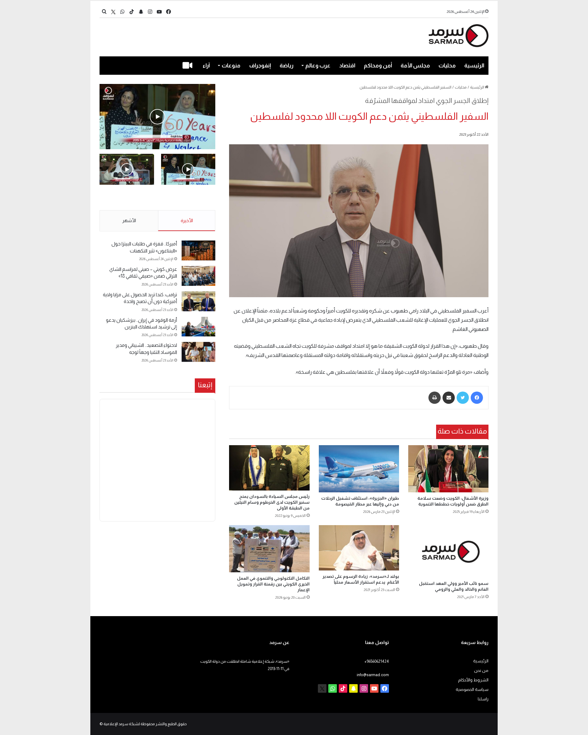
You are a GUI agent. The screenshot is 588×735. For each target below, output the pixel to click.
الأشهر (129, 220)
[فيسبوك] (477, 398)
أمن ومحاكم (378, 66)
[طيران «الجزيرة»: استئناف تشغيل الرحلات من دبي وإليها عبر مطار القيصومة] (359, 468)
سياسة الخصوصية (472, 689)
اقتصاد (347, 66)
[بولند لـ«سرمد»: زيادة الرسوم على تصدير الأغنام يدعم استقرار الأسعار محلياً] (359, 547)
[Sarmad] (458, 35)
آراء (206, 66)
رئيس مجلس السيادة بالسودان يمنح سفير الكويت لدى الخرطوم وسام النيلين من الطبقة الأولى (272, 502)
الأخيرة (187, 220)
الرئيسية (474, 66)
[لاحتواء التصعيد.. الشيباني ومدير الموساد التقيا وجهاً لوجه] (198, 352)
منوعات (231, 66)
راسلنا (483, 699)
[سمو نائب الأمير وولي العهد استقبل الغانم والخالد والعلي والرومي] (448, 551)
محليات (447, 66)
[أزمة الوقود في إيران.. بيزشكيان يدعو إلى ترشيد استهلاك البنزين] (198, 327)
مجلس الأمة (415, 66)
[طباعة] (434, 398)
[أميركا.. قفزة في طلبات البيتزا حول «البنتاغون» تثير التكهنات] (198, 250)
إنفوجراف (260, 66)
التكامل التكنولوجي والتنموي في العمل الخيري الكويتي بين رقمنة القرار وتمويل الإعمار (273, 584)
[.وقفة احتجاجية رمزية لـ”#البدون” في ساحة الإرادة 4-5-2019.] (157, 116)
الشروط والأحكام (473, 680)
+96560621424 (376, 661)
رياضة (286, 66)
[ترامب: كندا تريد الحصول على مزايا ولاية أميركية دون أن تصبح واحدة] (198, 301)
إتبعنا (205, 385)
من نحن (481, 670)
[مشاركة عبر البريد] (449, 398)
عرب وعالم (317, 66)
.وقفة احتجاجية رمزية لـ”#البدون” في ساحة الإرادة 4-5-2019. (188, 197)
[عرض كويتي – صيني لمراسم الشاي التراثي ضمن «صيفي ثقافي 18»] (198, 276)
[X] (113, 11)
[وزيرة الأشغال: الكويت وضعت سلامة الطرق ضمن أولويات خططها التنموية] (448, 468)
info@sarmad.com (373, 674)
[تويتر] (463, 398)
